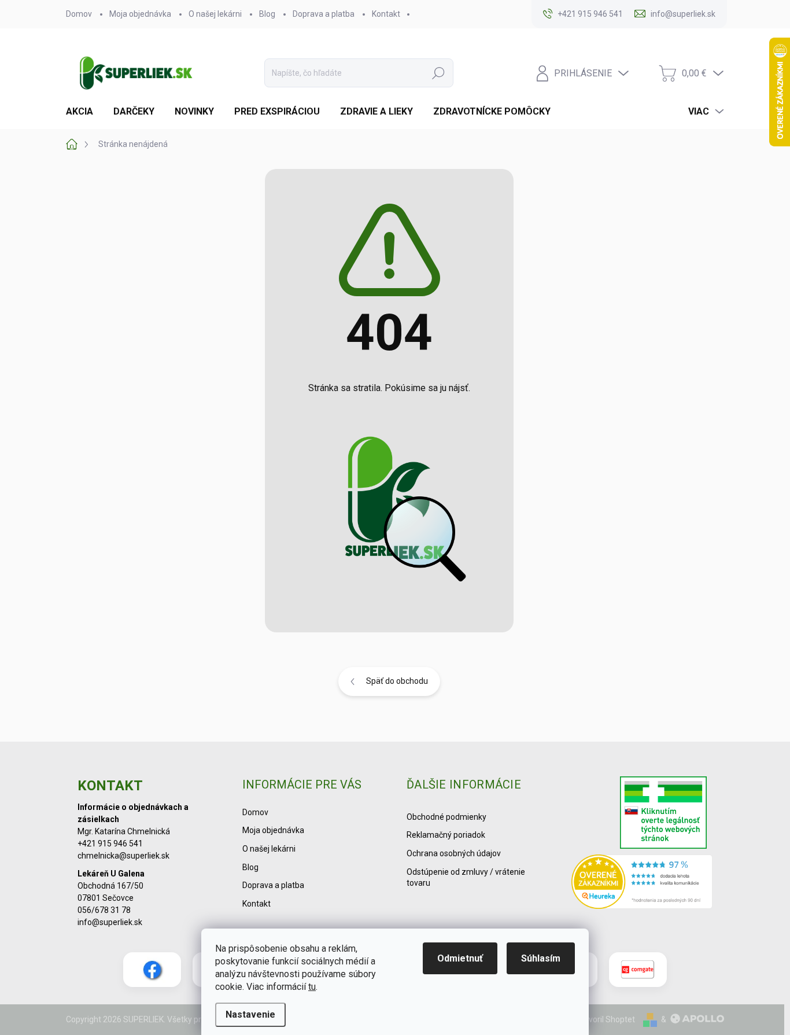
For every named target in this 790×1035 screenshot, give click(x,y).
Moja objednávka (140, 14)
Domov (79, 14)
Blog (267, 14)
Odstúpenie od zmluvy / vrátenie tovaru (466, 877)
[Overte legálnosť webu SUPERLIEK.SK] (663, 814)
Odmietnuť (460, 958)
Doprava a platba (324, 14)
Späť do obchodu (397, 681)
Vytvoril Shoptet (606, 1019)
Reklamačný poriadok (446, 834)
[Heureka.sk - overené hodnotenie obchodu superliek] (642, 881)
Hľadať (438, 73)
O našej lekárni (215, 14)
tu (312, 986)
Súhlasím (540, 958)
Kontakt (386, 14)
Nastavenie (250, 1014)
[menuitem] (84, 111)
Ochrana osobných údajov (454, 853)
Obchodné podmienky (446, 817)
